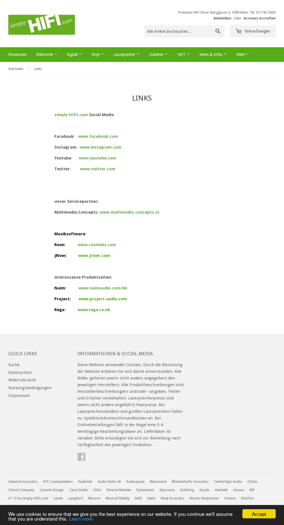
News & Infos (211, 54)
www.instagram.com (100, 147)
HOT (182, 54)
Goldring (187, 490)
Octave (229, 498)
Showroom (17, 54)
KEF (252, 490)
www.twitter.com (97, 168)
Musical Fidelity (118, 498)
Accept (259, 513)
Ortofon (247, 498)
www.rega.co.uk (94, 309)
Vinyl (96, 54)
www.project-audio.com (102, 298)
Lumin (58, 498)
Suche (13, 364)
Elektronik (45, 54)
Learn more (81, 518)
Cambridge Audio (228, 481)
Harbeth (221, 490)
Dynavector (145, 490)
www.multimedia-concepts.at (129, 212)
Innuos (238, 490)
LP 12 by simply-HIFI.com (28, 498)
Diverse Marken (118, 490)
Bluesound (158, 481)
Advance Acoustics (23, 481)
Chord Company (21, 490)
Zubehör (157, 54)
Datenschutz (20, 372)
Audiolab (85, 481)
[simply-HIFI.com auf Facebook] (81, 458)
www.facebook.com (98, 136)
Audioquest (135, 481)
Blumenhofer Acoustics (190, 481)
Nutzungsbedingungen (30, 387)
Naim (151, 498)
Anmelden (222, 18)
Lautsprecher (124, 54)
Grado (204, 490)
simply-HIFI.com (71, 114)
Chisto (252, 481)
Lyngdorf (75, 498)
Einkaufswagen (257, 31)
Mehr (240, 54)
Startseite (15, 69)
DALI (97, 490)
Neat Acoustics (172, 498)
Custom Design (52, 490)
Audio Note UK (109, 481)
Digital (73, 54)
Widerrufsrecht (22, 380)
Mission (94, 498)
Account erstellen (260, 18)
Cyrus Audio (78, 490)
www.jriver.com (94, 255)
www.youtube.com (97, 158)
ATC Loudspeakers (58, 481)
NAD (138, 498)
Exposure (167, 490)
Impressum (19, 395)
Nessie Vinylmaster (204, 498)
